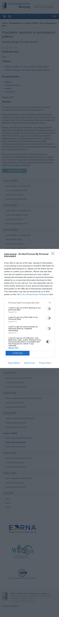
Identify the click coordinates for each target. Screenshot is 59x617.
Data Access (29, 363)
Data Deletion (14, 363)
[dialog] (29, 308)
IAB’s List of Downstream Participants (33, 294)
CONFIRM (17, 353)
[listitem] (29, 302)
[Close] (53, 254)
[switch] (48, 308)
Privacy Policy (45, 363)
